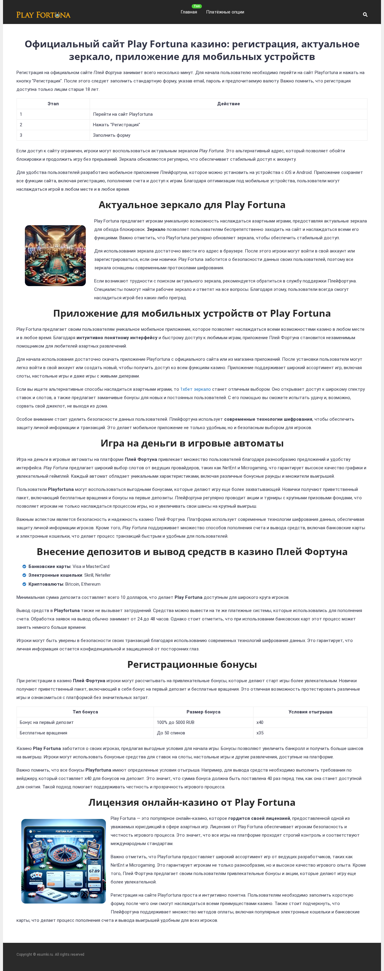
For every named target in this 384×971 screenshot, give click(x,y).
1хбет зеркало (195, 389)
